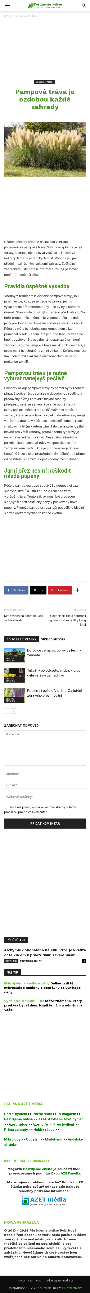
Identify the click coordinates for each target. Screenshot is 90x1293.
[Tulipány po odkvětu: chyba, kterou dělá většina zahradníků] (14, 675)
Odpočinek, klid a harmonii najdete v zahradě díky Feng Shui (67, 620)
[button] (7, 5)
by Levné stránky (72, 1288)
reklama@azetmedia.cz (59, 1280)
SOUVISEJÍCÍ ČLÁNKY (21, 639)
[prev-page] (6, 711)
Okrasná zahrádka (26, 15)
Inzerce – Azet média (29, 1280)
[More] (77, 590)
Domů (8, 15)
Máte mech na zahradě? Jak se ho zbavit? (23, 618)
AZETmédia (44, 1288)
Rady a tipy (11, 960)
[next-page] (13, 711)
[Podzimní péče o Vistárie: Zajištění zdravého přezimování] (14, 695)
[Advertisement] (45, 48)
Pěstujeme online (31, 960)
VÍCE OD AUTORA (53, 639)
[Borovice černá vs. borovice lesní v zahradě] (14, 655)
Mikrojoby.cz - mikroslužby (26, 983)
